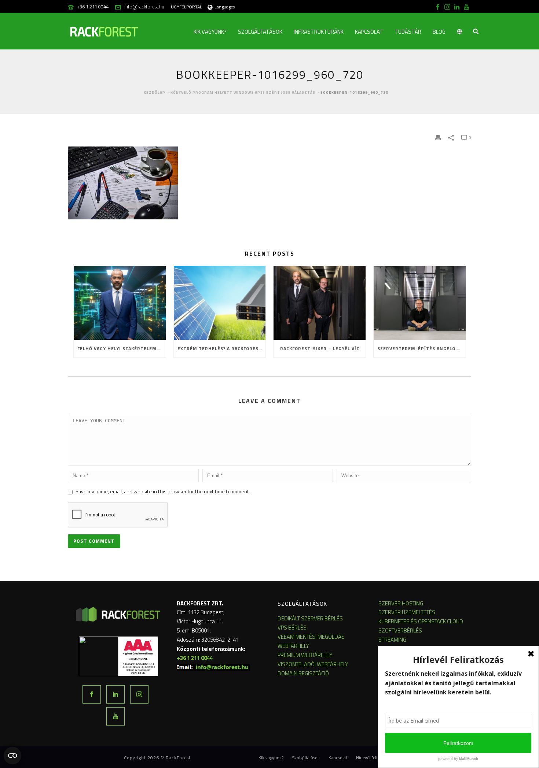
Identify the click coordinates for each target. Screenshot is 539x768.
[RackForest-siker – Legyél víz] (320, 303)
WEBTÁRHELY (293, 646)
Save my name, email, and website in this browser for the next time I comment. (163, 491)
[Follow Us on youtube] (115, 716)
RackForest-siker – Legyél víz (319, 348)
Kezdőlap (154, 92)
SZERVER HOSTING (400, 603)
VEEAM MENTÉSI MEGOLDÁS (311, 636)
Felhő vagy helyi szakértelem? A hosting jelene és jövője (121, 348)
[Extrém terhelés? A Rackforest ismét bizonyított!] (220, 303)
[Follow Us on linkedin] (115, 694)
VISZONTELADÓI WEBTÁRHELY (313, 664)
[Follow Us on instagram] (139, 694)
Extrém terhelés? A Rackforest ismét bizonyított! (221, 348)
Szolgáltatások (260, 31)
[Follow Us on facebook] (91, 694)
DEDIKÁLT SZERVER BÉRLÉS (310, 618)
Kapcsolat (369, 31)
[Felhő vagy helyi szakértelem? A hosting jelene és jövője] (120, 303)
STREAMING (392, 639)
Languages (224, 6)
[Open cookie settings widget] (12, 755)
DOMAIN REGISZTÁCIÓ (303, 673)
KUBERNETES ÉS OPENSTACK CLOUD (420, 621)
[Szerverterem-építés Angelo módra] (420, 303)
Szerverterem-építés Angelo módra (421, 348)
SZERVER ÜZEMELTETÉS (406, 612)
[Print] (438, 137)
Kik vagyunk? (210, 31)
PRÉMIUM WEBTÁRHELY (305, 655)
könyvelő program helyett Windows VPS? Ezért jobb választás (242, 92)
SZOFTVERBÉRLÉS (400, 630)
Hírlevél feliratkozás (374, 758)
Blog (439, 31)
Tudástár (408, 31)
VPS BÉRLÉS (292, 627)
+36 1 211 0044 (93, 6)
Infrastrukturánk (319, 31)
